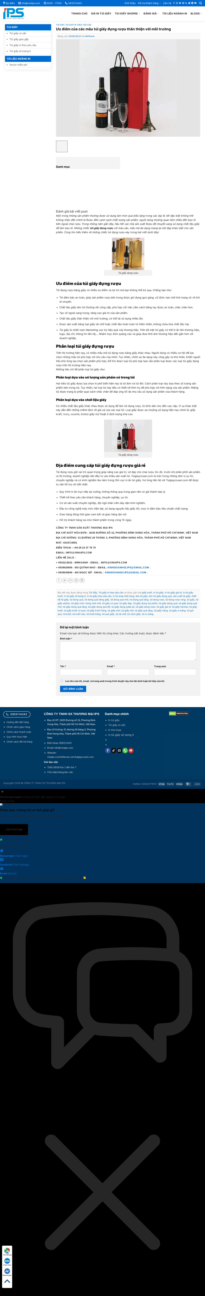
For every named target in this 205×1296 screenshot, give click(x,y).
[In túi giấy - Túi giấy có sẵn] (20, 13)
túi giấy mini (114, 610)
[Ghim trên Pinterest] (76, 580)
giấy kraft (147, 592)
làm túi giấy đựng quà (160, 596)
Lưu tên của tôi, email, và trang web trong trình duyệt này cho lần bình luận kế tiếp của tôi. (115, 681)
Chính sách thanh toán (19, 732)
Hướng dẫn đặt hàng (18, 722)
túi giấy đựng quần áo (123, 606)
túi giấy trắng (161, 610)
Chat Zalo (7, 1265)
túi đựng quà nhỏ (119, 599)
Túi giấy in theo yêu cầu (22, 45)
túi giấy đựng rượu (145, 606)
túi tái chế (121, 614)
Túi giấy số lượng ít (20, 51)
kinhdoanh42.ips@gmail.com (128, 567)
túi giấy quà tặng (144, 610)
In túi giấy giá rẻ (173, 592)
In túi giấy (158, 592)
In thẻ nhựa (114, 729)
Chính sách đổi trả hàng (19, 741)
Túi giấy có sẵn (17, 33)
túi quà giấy (108, 614)
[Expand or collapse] (59, 159)
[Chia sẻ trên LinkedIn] (82, 580)
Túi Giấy (12, 27)
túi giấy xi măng (177, 610)
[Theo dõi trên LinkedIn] (192, 3)
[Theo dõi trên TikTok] (113, 750)
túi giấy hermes (180, 606)
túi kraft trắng (93, 614)
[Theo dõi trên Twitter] (180, 3)
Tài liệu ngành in (174, 13)
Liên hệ (167, 3)
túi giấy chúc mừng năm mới (86, 603)
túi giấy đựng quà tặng (75, 606)
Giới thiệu (130, 3)
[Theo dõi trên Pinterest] (189, 3)
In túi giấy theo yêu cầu (99, 596)
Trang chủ (79, 13)
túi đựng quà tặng (139, 599)
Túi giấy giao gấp (19, 39)
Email (111, 666)
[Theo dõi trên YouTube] (195, 3)
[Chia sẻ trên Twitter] (64, 580)
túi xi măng (147, 614)
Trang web (160, 666)
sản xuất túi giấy (181, 596)
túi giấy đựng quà (168, 603)
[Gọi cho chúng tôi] (186, 3)
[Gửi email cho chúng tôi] (183, 3)
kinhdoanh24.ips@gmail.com (125, 572)
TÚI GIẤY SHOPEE (126, 13)
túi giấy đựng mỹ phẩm (145, 603)
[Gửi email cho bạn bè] (70, 580)
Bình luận (66, 638)
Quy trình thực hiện (17, 736)
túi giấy (191, 599)
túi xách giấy (134, 614)
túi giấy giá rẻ (163, 606)
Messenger (7, 1275)
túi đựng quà (76, 599)
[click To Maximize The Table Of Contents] (62, 146)
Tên (63, 666)
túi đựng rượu (157, 599)
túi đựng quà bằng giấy (97, 599)
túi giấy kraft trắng (96, 610)
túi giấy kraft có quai (75, 610)
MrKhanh (89, 36)
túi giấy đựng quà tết (99, 606)
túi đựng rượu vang (175, 599)
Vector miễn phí (18, 64)
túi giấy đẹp (125, 603)
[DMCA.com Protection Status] (179, 713)
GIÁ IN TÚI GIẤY (101, 13)
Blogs (195, 13)
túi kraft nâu (78, 614)
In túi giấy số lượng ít (75, 596)
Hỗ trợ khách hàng (148, 3)
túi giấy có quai (110, 603)
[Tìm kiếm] (200, 3)
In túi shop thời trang (123, 596)
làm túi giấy (142, 596)
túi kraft (67, 614)
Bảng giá (150, 13)
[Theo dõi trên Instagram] (177, 3)
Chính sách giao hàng (18, 727)
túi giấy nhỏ (127, 610)
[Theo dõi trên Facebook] (174, 3)
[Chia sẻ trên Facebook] (59, 580)
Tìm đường (7, 1255)
